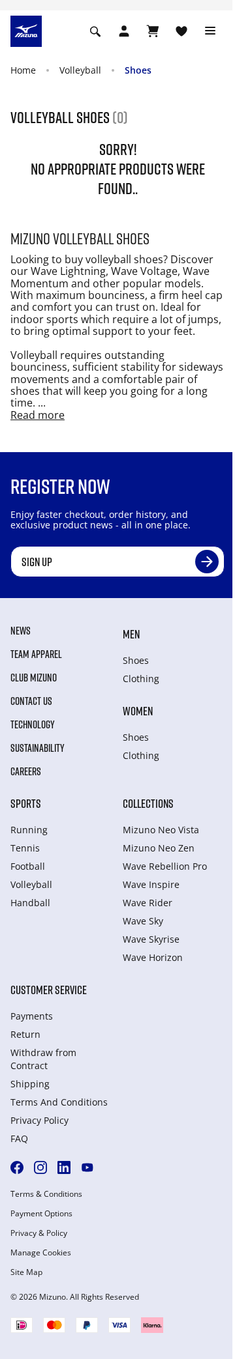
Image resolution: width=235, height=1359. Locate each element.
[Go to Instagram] (40, 1167)
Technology (32, 724)
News (20, 630)
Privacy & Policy (38, 1233)
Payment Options (41, 1213)
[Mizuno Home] (26, 30)
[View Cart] (152, 31)
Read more (37, 415)
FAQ (19, 1138)
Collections (148, 803)
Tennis (25, 848)
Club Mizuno (33, 677)
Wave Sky (143, 921)
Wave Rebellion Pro (165, 866)
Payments (31, 1016)
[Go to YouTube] (87, 1167)
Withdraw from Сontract (43, 1059)
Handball (30, 902)
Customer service (48, 989)
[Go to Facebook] (17, 1167)
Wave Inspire (151, 884)
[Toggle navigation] (210, 31)
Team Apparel (36, 654)
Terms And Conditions (59, 1102)
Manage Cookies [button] (40, 1252)
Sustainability (37, 747)
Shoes (138, 70)
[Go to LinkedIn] (63, 1167)
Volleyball (80, 70)
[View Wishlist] (181, 31)
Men (131, 634)
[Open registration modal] (124, 31)
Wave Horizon (153, 957)
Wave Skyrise (151, 939)
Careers (25, 771)
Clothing (141, 678)
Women (138, 711)
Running (29, 829)
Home (23, 70)
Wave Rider (147, 902)
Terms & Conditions (46, 1194)
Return (25, 1034)
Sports (25, 803)
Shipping (30, 1084)
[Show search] (95, 31)
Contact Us (31, 701)
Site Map (26, 1272)
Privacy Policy (39, 1120)
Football (27, 866)
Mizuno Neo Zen (159, 848)
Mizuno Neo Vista (161, 829)
